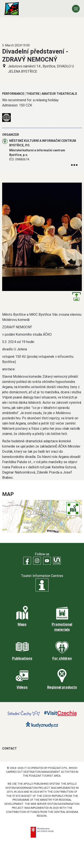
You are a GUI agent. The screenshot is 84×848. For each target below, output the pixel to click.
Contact (9, 748)
